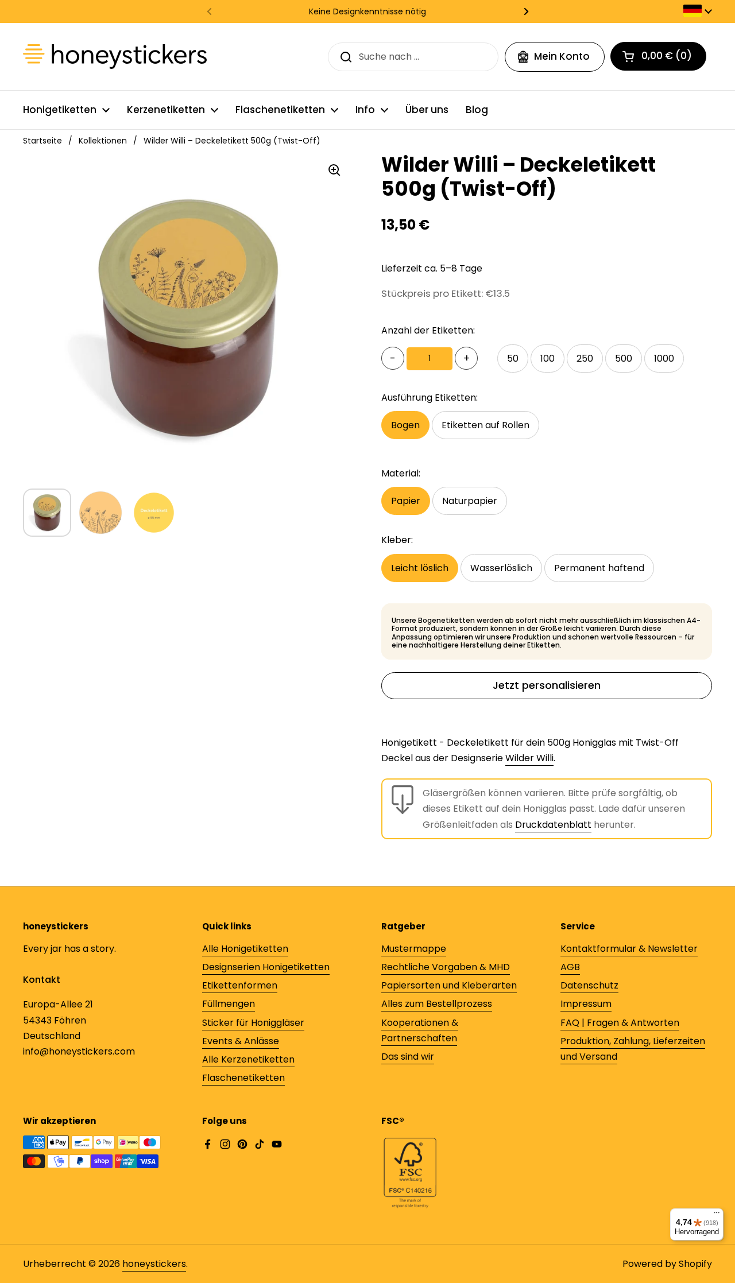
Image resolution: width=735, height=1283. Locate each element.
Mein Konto (562, 56)
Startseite (42, 140)
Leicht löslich (419, 568)
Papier (405, 500)
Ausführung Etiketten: (429, 397)
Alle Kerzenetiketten (248, 1059)
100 (547, 358)
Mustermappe (413, 948)
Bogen (405, 425)
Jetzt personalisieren (547, 685)
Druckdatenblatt (553, 824)
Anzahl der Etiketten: (428, 330)
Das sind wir (407, 1056)
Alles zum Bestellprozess (436, 1003)
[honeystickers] (115, 56)
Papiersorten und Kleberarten (449, 985)
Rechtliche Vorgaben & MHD (445, 967)
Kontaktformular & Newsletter (629, 948)
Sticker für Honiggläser (253, 1022)
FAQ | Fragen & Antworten (619, 1022)
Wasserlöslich (501, 568)
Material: (400, 473)
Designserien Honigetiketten (266, 967)
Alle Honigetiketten (245, 948)
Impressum (586, 1003)
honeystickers (154, 1263)
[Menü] (717, 1215)
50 (513, 358)
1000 (664, 358)
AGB (570, 967)
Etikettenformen (239, 985)
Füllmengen (228, 1003)
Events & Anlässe (240, 1041)
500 (623, 358)
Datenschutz (589, 985)
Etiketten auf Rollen (485, 425)
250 (585, 358)
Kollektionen (103, 140)
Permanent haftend (599, 568)
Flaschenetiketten (243, 1077)
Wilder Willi (529, 758)
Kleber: (397, 539)
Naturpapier (469, 500)
